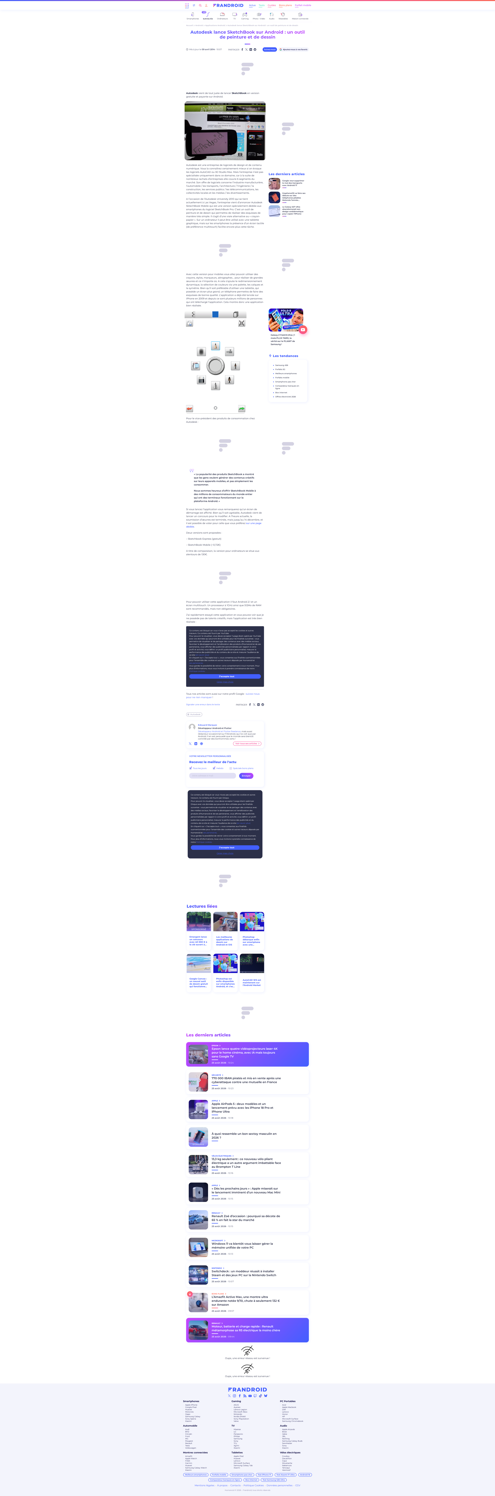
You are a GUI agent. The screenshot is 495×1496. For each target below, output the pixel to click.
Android (199, 25)
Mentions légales (204, 1485)
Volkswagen (190, 1448)
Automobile (190, 1425)
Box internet (281, 392)
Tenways (286, 1468)
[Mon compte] (206, 5)
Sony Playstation (241, 1419)
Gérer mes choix (225, 682)
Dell (284, 1409)
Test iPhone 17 (264, 1475)
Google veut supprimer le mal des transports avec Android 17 (293, 183)
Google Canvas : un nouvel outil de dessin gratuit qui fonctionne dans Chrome (198, 983)
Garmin (188, 1463)
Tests (262, 5)
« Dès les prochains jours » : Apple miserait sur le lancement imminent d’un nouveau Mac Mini (246, 1190)
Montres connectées (195, 1452)
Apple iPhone (191, 1405)
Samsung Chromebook (292, 1421)
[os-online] (201, 743)
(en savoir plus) (202, 655)
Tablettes (237, 1452)
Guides (272, 5)
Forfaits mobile (282, 377)
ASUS (236, 1405)
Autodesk (195, 714)
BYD (187, 1432)
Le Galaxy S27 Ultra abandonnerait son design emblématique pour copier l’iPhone (292, 210)
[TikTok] (260, 1396)
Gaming (236, 1401)
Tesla (187, 1445)
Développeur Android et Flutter (214, 731)
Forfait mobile (303, 5)
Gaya (284, 1461)
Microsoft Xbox (240, 1412)
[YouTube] (250, 1396)
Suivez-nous (269, 49)
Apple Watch (191, 1458)
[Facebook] (240, 1396)
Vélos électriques (290, 1452)
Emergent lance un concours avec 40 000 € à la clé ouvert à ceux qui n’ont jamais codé (198, 941)
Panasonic (238, 1434)
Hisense (237, 1429)
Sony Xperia (190, 1419)
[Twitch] (255, 1396)
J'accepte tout (226, 847)
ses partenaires (196, 663)
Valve (236, 1421)
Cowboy (286, 1456)
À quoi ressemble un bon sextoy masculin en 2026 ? (244, 1135)
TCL (235, 1443)
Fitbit (187, 1461)
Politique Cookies (254, 1485)
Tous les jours (199, 768)
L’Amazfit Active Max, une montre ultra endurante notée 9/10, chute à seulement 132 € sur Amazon (246, 1300)
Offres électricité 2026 (285, 397)
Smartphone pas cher (285, 382)
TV (233, 1425)
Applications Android (215, 25)
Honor (285, 1414)
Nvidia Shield (239, 1416)
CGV (297, 1485)
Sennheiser (287, 1443)
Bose (284, 1432)
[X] (229, 1396)
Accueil (189, 25)
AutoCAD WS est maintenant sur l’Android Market (252, 982)
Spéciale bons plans (243, 768)
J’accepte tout (226, 676)
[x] (190, 743)
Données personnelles (279, 1485)
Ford (187, 1436)
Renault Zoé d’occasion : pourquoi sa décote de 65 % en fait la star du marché (246, 1218)
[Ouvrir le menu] (187, 5)
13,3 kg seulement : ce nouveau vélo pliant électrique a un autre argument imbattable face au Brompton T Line (246, 1163)
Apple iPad (238, 1456)
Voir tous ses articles (246, 743)
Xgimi (236, 1445)
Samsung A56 (281, 365)
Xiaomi (188, 1421)
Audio (283, 1425)
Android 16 (305, 1475)
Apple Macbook (289, 1407)
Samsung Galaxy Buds (292, 1441)
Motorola (189, 1412)
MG (186, 1438)
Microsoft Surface (290, 1419)
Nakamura (286, 1465)
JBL (284, 1436)
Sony (236, 1441)
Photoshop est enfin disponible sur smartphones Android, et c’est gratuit (225, 983)
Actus (252, 5)
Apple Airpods (288, 1429)
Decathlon (287, 1458)
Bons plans (285, 5)
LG (235, 1432)
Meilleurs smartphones (286, 373)
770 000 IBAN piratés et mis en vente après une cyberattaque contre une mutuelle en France (246, 1080)
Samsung (238, 1438)
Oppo (187, 1414)
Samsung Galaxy (192, 1416)
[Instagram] (234, 1396)
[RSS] (245, 1396)
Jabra (284, 1434)
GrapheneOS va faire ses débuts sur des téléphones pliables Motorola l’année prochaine (293, 198)
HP (283, 1416)
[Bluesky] (266, 1396)
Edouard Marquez (207, 725)
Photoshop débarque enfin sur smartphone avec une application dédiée (251, 941)
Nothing (286, 1438)
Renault (188, 1443)
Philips (237, 1436)
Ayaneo (237, 1407)
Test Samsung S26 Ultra (274, 1480)
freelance (236, 731)
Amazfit (188, 1456)
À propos (222, 1485)
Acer (284, 1405)
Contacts (235, 1485)
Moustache (287, 1463)
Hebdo (219, 768)
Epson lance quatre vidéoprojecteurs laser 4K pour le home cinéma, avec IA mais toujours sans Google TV (245, 1052)
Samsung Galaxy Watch (196, 1468)
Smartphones (191, 1401)
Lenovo (285, 1412)
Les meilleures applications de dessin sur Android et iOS (224, 941)
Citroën (188, 1434)
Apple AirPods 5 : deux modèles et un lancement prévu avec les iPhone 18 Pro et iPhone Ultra (242, 1107)
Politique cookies (197, 671)
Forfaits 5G (280, 369)
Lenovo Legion (240, 1409)
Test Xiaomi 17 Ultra (286, 1475)
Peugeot (189, 1441)
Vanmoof (286, 1470)
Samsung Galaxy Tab (243, 1465)
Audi (187, 1429)
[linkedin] (195, 743)
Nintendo (238, 1414)
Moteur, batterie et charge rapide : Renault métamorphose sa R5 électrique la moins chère (246, 1328)
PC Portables (288, 1401)
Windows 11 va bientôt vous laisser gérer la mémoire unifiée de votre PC (242, 1245)
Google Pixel (191, 1407)
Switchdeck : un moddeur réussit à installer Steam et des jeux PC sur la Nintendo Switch (244, 1273)
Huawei (188, 1409)
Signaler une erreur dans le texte (203, 704)
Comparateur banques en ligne (225, 1480)
